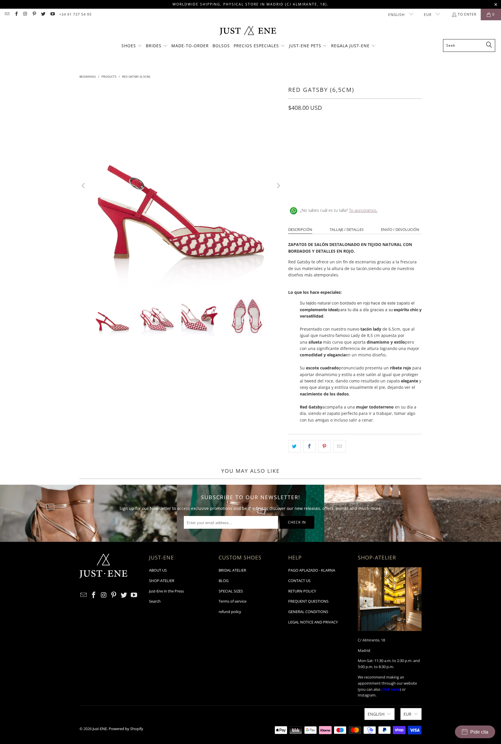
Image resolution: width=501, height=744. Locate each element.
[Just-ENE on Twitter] (43, 14)
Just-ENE (99, 728)
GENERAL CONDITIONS (308, 611)
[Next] (278, 185)
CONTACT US (299, 580)
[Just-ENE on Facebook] (15, 14)
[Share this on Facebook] (309, 446)
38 (336, 133)
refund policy (230, 611)
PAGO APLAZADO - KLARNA (311, 570)
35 (294, 133)
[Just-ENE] (247, 31)
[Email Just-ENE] (6, 14)
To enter (467, 14)
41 (377, 133)
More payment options (389, 169)
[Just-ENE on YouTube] (52, 14)
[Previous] (83, 185)
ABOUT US (158, 570)
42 (391, 133)
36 (308, 133)
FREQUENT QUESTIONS (308, 601)
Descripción (300, 229)
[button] (131, 46)
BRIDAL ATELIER (232, 570)
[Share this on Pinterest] (324, 446)
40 (364, 133)
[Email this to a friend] (339, 446)
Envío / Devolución (400, 229)
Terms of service (232, 601)
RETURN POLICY (302, 591)
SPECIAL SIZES (231, 591)
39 (350, 133)
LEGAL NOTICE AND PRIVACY (313, 622)
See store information (312, 191)
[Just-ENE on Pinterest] (34, 14)
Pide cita (479, 732)
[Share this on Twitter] (294, 446)
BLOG (223, 580)
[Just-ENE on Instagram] (25, 14)
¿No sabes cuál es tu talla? (338, 210)
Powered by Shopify (126, 728)
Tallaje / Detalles (347, 229)
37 (322, 133)
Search (155, 601)
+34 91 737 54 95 (75, 14)
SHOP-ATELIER (161, 580)
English (397, 14)
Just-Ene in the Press (166, 591)
